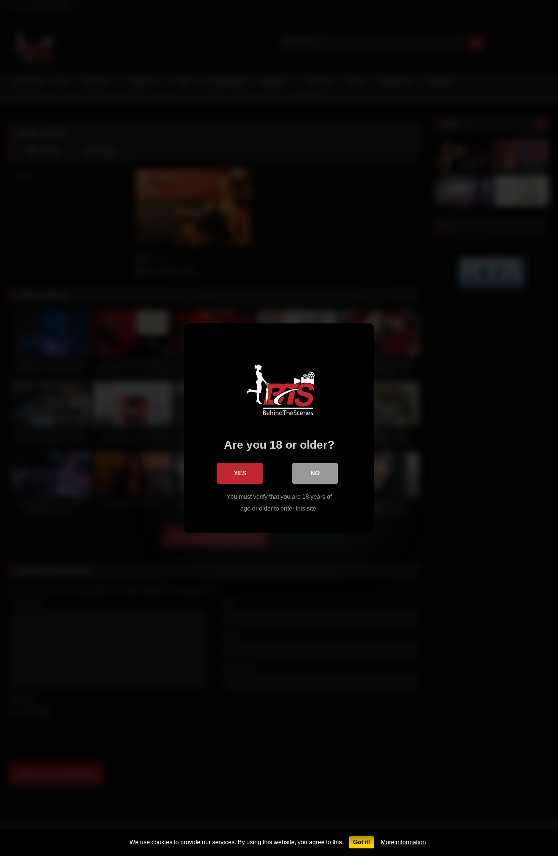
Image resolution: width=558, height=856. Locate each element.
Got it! (361, 842)
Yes (240, 473)
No (315, 473)
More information (403, 842)
